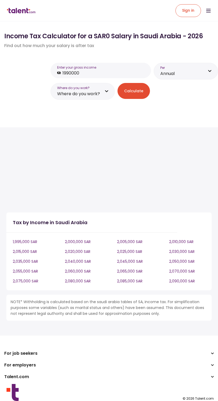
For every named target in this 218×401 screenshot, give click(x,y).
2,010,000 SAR (181, 241)
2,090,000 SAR (182, 281)
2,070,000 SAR (182, 271)
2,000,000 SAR (78, 241)
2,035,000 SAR (25, 261)
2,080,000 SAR (78, 281)
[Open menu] (208, 10)
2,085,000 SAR (129, 281)
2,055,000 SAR (25, 271)
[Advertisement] (99, 171)
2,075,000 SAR (25, 281)
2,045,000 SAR (130, 261)
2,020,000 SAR (77, 251)
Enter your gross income (76, 67)
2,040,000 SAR (78, 261)
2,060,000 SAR (78, 271)
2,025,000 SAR (129, 251)
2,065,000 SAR (129, 271)
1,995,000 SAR (25, 241)
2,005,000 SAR (129, 241)
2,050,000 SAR (182, 261)
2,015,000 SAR (25, 251)
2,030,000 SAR (182, 251)
